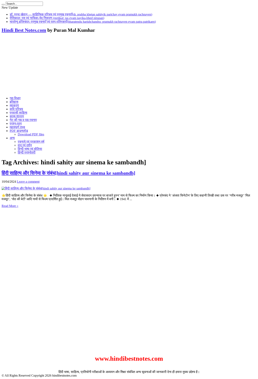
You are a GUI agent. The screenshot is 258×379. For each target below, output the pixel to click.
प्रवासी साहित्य (18, 112)
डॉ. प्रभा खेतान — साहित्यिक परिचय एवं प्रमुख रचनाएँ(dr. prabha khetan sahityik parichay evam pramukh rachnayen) (81, 14)
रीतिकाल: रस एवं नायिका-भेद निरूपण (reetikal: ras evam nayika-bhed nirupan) (57, 18)
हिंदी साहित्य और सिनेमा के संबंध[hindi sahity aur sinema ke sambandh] (68, 173)
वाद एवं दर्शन (25, 145)
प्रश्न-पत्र (16, 123)
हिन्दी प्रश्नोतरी (26, 152)
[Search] (3, 4)
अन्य (12, 138)
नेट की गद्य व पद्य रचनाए (23, 120)
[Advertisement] (129, 65)
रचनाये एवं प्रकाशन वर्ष (31, 141)
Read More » (10, 206)
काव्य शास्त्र (17, 116)
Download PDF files (31, 134)
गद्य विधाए (15, 98)
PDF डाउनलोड (19, 130)
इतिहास (14, 101)
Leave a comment (28, 181)
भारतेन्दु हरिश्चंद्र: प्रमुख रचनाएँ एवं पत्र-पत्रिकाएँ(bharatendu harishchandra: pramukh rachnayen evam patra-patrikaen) (83, 21)
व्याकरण (14, 105)
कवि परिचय (16, 109)
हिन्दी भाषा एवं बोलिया (30, 149)
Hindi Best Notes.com (24, 30)
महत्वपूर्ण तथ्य (17, 127)
